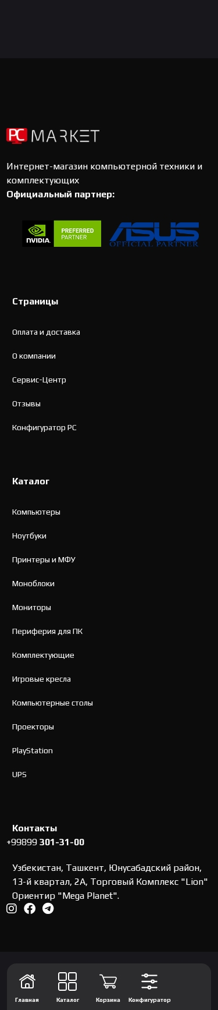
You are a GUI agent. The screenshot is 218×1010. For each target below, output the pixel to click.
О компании (34, 355)
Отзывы (26, 403)
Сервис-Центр (39, 379)
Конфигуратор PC (44, 427)
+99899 (45, 842)
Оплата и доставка (46, 331)
